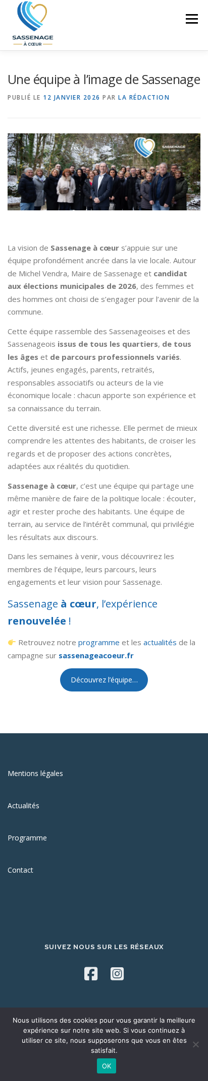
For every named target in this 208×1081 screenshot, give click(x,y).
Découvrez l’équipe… (104, 679)
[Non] (195, 1044)
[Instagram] (117, 973)
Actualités (23, 805)
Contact (20, 870)
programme (99, 642)
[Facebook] (90, 973)
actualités (160, 642)
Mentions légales (35, 773)
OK (107, 1066)
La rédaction (144, 97)
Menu (191, 19)
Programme (27, 837)
